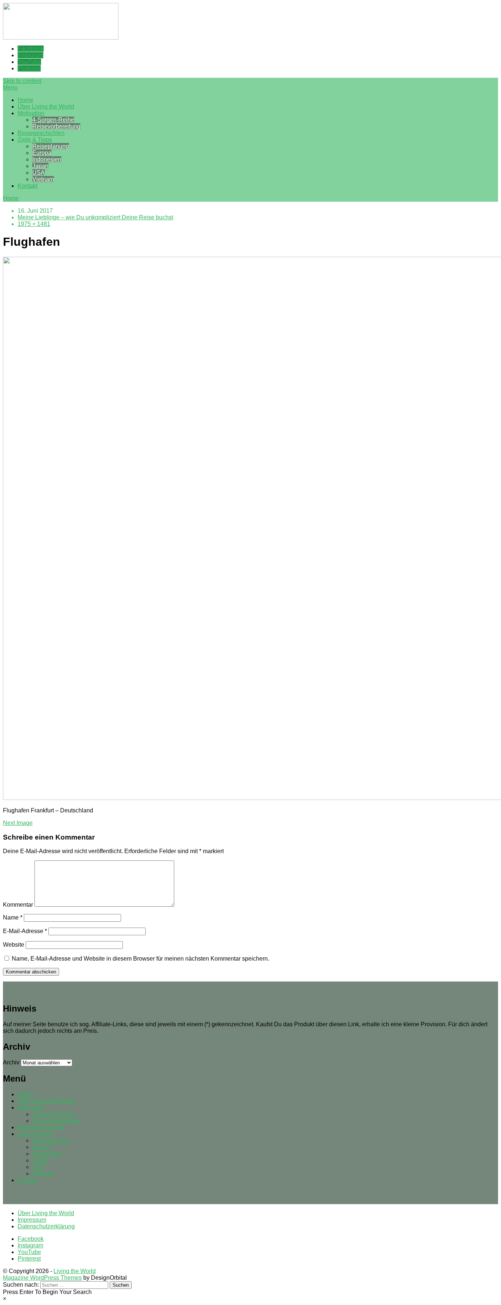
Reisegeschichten (41, 133)
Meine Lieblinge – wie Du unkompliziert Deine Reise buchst (95, 217)
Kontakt (27, 186)
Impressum (32, 1220)
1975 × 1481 (34, 224)
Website (13, 945)
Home (25, 100)
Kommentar (18, 905)
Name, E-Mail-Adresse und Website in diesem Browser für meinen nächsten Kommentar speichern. (140, 958)
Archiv (11, 1062)
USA (38, 172)
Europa (41, 153)
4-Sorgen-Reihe (53, 120)
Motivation (31, 113)
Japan (40, 166)
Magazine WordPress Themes (42, 1278)
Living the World (75, 1271)
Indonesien (46, 159)
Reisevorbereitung (56, 126)
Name (12, 917)
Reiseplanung (50, 146)
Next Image (18, 823)
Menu (10, 87)
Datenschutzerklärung (46, 1226)
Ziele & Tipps (35, 139)
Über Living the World (46, 106)
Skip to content (22, 81)
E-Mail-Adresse (25, 931)
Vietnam (43, 179)
